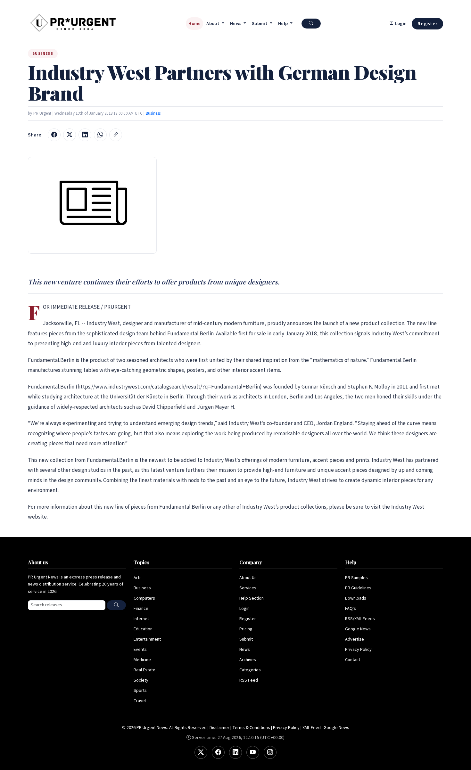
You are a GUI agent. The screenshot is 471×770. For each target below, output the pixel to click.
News (244, 649)
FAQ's (350, 608)
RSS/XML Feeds (360, 619)
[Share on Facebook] (54, 134)
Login (244, 608)
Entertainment (147, 639)
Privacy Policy (358, 649)
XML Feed (311, 728)
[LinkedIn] (235, 752)
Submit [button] (260, 23)
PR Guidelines (358, 588)
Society (141, 680)
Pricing (245, 629)
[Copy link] (115, 134)
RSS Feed (248, 680)
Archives (247, 660)
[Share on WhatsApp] (100, 134)
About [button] (213, 23)
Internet (141, 619)
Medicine (142, 660)
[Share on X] (69, 134)
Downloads (355, 598)
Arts (138, 578)
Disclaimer (219, 728)
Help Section (251, 598)
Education (143, 629)
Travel (140, 701)
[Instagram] (270, 752)
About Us (248, 578)
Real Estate (144, 670)
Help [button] (283, 23)
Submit (246, 639)
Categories (250, 670)
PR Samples (356, 578)
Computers (144, 598)
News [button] (236, 23)
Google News (358, 629)
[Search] (116, 605)
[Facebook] (218, 752)
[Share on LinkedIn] (84, 134)
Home (194, 23)
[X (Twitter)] (200, 752)
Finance (141, 608)
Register (427, 23)
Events (140, 649)
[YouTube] (252, 752)
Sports (140, 690)
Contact (352, 660)
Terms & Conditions (251, 728)
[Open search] (311, 24)
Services (247, 588)
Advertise (354, 639)
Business (153, 113)
